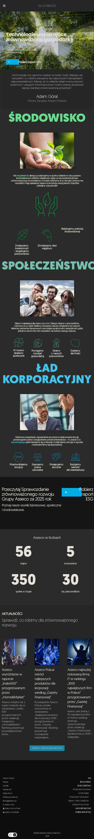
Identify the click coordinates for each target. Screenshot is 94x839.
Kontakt (5, 786)
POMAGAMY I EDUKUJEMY (80, 797)
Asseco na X (9, 805)
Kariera (5, 782)
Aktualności (7, 790)
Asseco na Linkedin (12, 812)
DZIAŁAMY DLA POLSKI (81, 805)
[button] (12, 835)
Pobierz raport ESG (29, 62)
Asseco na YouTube (12, 808)
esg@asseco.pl (10, 801)
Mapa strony (7, 793)
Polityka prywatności (10, 797)
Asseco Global (8, 778)
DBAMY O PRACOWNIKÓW (79, 801)
